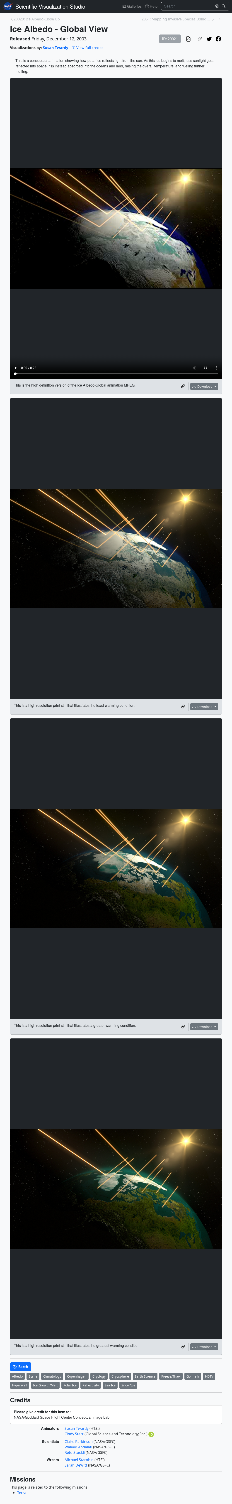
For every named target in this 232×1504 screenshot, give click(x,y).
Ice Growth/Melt (45, 1385)
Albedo (17, 1376)
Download (204, 386)
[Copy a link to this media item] (182, 386)
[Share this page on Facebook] (218, 39)
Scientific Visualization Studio (50, 6)
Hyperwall (19, 1385)
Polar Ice (70, 1385)
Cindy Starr (75, 1433)
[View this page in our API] (188, 39)
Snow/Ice (128, 1385)
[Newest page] (220, 19)
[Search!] (224, 6)
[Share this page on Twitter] (209, 39)
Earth (22, 1366)
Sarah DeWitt (76, 1465)
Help (153, 6)
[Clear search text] (215, 6)
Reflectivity (90, 1385)
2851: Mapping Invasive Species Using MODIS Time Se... (176, 19)
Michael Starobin (79, 1459)
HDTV (209, 1376)
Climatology (52, 1376)
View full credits (90, 47)
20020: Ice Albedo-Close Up (37, 19)
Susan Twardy (55, 47)
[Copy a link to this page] (199, 39)
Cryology (99, 1376)
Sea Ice (110, 1385)
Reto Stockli (75, 1452)
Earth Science (145, 1376)
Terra (21, 1492)
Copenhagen (77, 1376)
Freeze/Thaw (171, 1376)
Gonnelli (192, 1376)
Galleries (134, 6)
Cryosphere (120, 1376)
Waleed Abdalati (79, 1447)
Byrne (33, 1376)
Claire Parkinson (79, 1441)
